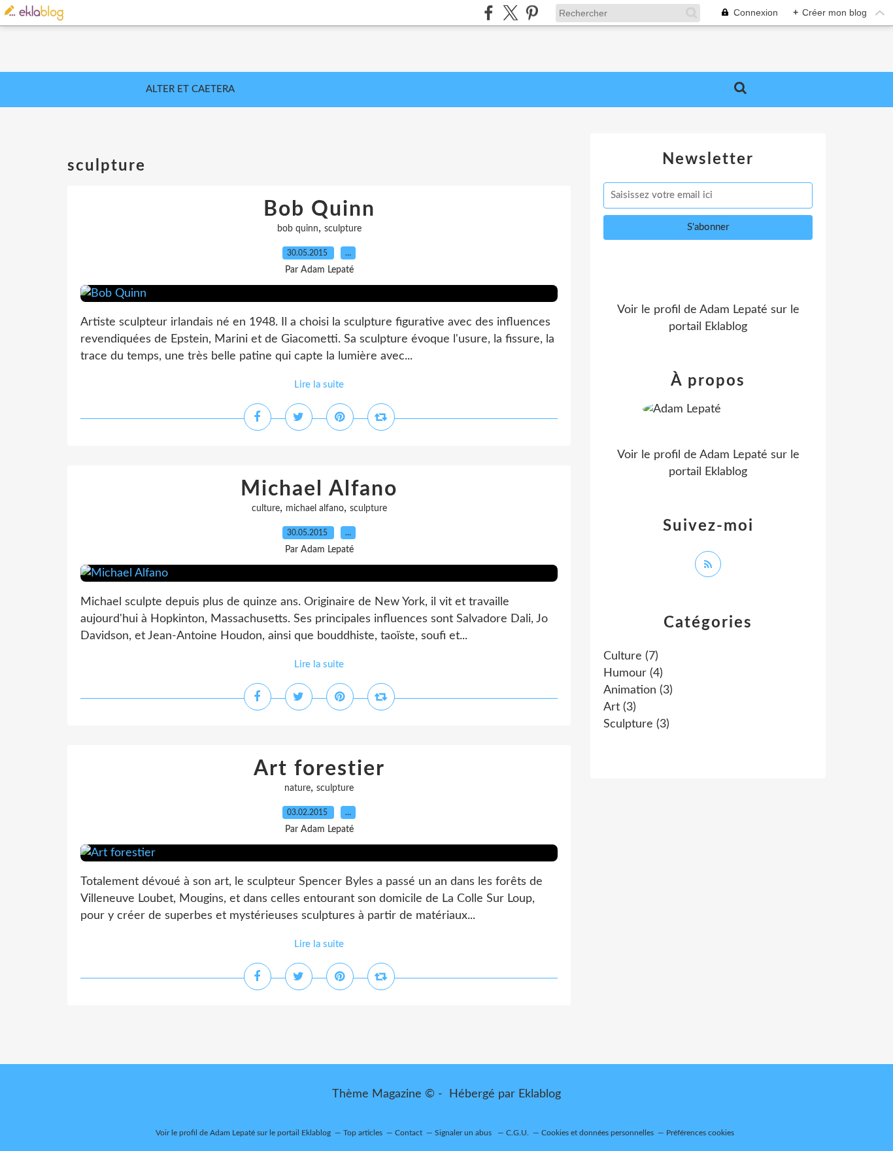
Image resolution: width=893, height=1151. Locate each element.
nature (297, 788)
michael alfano (315, 508)
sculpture (343, 228)
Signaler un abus (464, 1133)
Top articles (362, 1133)
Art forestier (319, 768)
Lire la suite (319, 385)
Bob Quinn (319, 209)
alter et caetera (190, 89)
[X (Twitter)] (510, 12)
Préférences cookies (700, 1133)
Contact (408, 1133)
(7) (630, 656)
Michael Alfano (319, 488)
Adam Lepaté (733, 310)
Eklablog (539, 1094)
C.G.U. (517, 1133)
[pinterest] (532, 12)
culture (266, 508)
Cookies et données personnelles (597, 1133)
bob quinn (297, 228)
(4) (633, 673)
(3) (638, 690)
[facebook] (488, 12)
